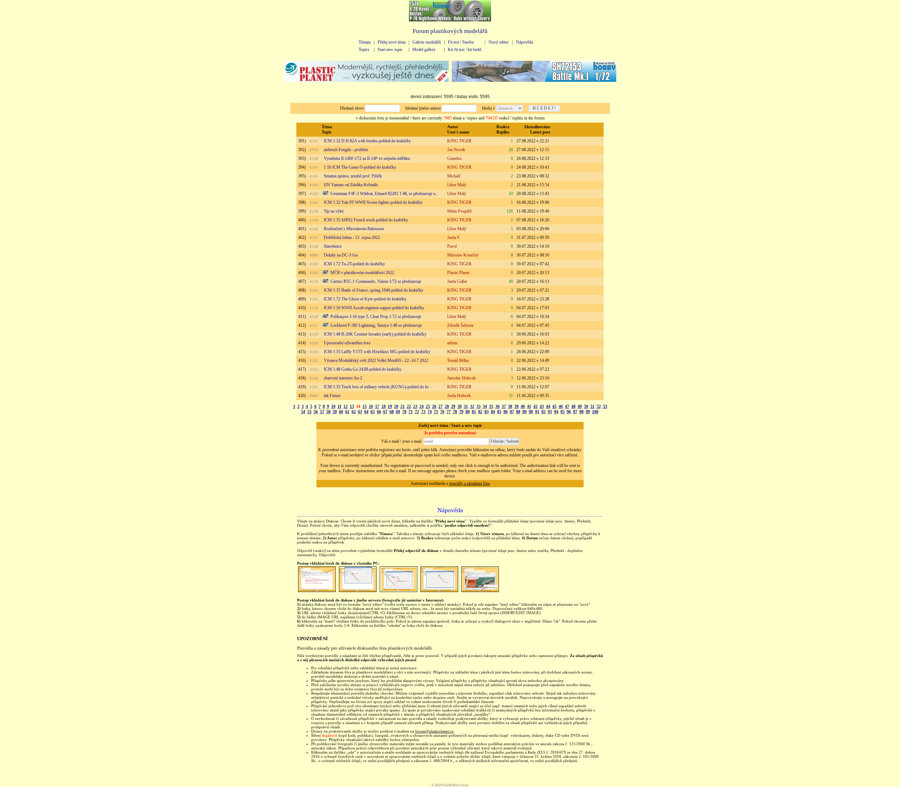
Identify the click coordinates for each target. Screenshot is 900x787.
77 (448, 411)
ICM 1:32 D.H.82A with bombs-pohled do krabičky (367, 140)
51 (592, 406)
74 (430, 411)
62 (354, 411)
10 (333, 406)
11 (339, 406)
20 (396, 406)
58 (328, 411)
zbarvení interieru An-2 (343, 378)
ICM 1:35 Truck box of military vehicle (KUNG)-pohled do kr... (377, 386)
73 (423, 411)
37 (504, 406)
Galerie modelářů (426, 42)
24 (421, 406)
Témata (365, 42)
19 (390, 406)
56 (316, 411)
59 (335, 411)
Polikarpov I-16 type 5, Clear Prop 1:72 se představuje (375, 316)
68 (392, 411)
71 (411, 411)
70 (404, 411)
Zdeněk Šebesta (460, 325)
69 (398, 411)
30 (459, 406)
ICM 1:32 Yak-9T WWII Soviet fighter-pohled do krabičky (373, 202)
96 (569, 411)
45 (554, 406)
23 (415, 406)
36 (497, 406)
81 (474, 411)
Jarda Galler (457, 281)
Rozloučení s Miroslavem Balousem (354, 228)
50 (586, 406)
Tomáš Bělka (458, 360)
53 (605, 406)
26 (434, 406)
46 (561, 406)
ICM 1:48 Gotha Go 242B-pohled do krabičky (362, 369)
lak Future (332, 395)
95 (562, 411)
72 (417, 411)
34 (485, 406)
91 (537, 411)
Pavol (452, 246)
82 (480, 411)
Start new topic (390, 49)
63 (360, 411)
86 (505, 411)
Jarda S (453, 237)
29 (453, 406)
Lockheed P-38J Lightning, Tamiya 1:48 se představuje (376, 325)
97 (575, 411)
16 (371, 406)
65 (373, 411)
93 (550, 411)
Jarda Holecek (459, 395)
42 (535, 406)
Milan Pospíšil (459, 211)
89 (524, 411)
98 (581, 411)
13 (352, 406)
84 (493, 411)
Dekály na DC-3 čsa (341, 255)
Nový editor (499, 42)
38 (510, 406)
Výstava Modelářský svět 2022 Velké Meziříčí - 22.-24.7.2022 (376, 360)
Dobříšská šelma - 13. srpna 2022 (352, 237)
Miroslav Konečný (462, 255)
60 (341, 411)
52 (599, 406)
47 (567, 406)
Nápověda (524, 42)
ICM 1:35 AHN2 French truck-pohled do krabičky (366, 219)
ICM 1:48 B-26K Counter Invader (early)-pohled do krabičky (375, 334)
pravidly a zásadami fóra (469, 483)
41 (529, 406)
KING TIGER (459, 140)
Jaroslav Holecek (461, 378)
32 (472, 406)
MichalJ (454, 176)
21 (402, 406)
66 (379, 411)
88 (518, 411)
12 (345, 406)
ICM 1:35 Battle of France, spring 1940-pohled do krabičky (373, 290)
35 (491, 406)
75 (436, 411)
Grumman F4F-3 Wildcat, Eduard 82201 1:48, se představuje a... (384, 193)
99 (588, 411)
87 (512, 411)
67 (385, 411)
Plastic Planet (458, 272)
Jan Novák (456, 149)
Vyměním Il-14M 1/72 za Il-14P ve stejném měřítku (367, 158)
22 (409, 406)
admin (452, 342)
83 (486, 411)
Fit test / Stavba (461, 42)
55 (309, 411)
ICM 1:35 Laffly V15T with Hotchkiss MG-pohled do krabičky (377, 351)
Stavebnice (333, 246)
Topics (364, 49)
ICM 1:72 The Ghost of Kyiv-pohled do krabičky (365, 299)
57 (322, 411)
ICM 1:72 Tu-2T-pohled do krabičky (354, 263)
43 (542, 406)
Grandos (454, 158)
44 (548, 406)
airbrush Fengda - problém (346, 149)
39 (516, 406)
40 (523, 406)
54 (303, 411)
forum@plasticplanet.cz (434, 731)
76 (442, 411)
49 (580, 406)
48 (573, 406)
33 (478, 406)
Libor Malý (456, 184)
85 (499, 411)
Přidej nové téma (391, 42)
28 (447, 406)
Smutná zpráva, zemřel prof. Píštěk (353, 176)
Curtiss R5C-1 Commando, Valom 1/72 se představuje (375, 281)
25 (428, 406)
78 (455, 411)
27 (440, 406)
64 (366, 411)
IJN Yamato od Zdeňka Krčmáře (351, 184)
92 (543, 411)
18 (383, 406)
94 (556, 411)
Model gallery (424, 49)
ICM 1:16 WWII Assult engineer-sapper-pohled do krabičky (374, 307)
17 (377, 406)
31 (466, 406)
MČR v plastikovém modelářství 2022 (362, 272)
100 (595, 411)
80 (467, 411)
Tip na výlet (333, 211)
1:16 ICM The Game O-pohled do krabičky (360, 167)
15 (364, 406)
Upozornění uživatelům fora (347, 342)
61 (347, 411)
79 (461, 411)
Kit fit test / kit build (464, 49)
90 (531, 411)
